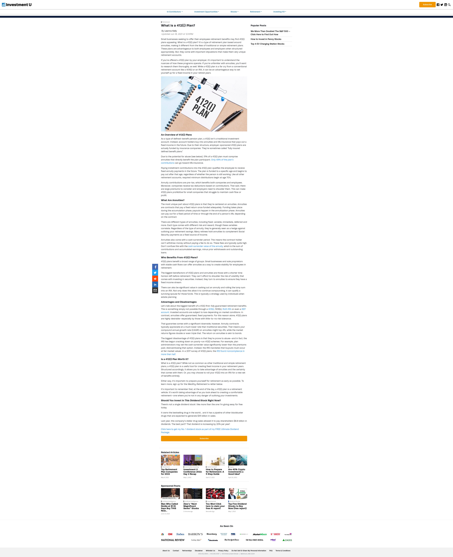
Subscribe (427, 4)
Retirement (255, 12)
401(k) (211, 309)
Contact (176, 551)
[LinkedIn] (445, 4)
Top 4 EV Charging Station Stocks (267, 44)
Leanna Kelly (171, 31)
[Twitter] (441, 4)
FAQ (270, 551)
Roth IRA (227, 309)
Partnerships (187, 551)
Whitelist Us (210, 551)
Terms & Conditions (283, 551)
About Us (166, 551)
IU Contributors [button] (174, 12)
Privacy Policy (223, 551)
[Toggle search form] (449, 4)
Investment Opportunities (206, 12)
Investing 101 (279, 12)
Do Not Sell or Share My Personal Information (249, 551)
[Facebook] (438, 4)
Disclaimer (199, 551)
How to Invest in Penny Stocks (266, 39)
